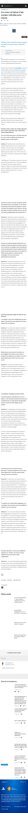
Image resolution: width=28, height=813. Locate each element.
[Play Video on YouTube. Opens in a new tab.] (24, 37)
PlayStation (8, 6)
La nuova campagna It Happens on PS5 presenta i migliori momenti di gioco (21, 710)
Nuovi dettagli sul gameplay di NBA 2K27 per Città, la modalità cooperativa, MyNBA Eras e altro (21, 746)
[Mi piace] (18, 691)
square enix (9, 580)
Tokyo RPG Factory (16, 70)
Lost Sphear (18, 68)
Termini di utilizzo (5, 806)
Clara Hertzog (9, 50)
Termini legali (4, 809)
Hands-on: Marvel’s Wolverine (20, 720)
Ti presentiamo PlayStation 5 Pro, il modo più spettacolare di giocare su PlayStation (21, 686)
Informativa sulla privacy (20, 806)
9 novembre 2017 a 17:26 (9, 664)
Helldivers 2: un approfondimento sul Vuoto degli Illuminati (20, 734)
